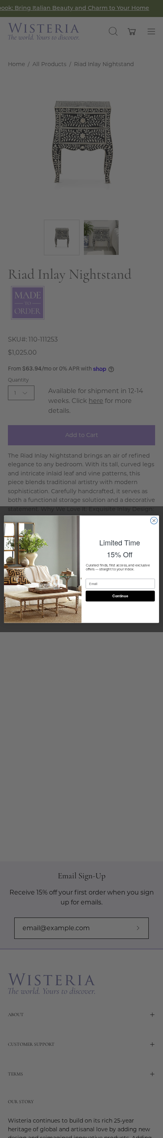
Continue (120, 595)
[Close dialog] (153, 520)
